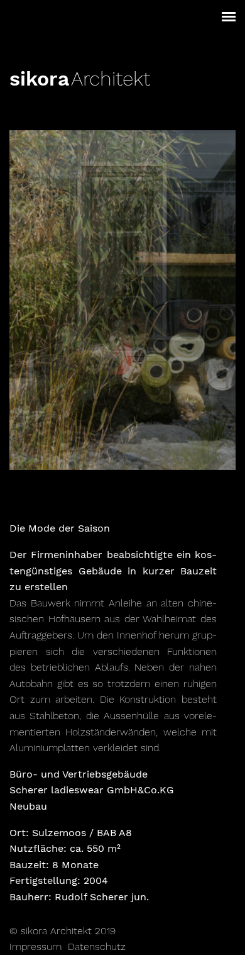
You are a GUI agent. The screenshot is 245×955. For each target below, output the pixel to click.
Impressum (35, 946)
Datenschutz (97, 946)
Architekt (110, 79)
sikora (39, 79)
